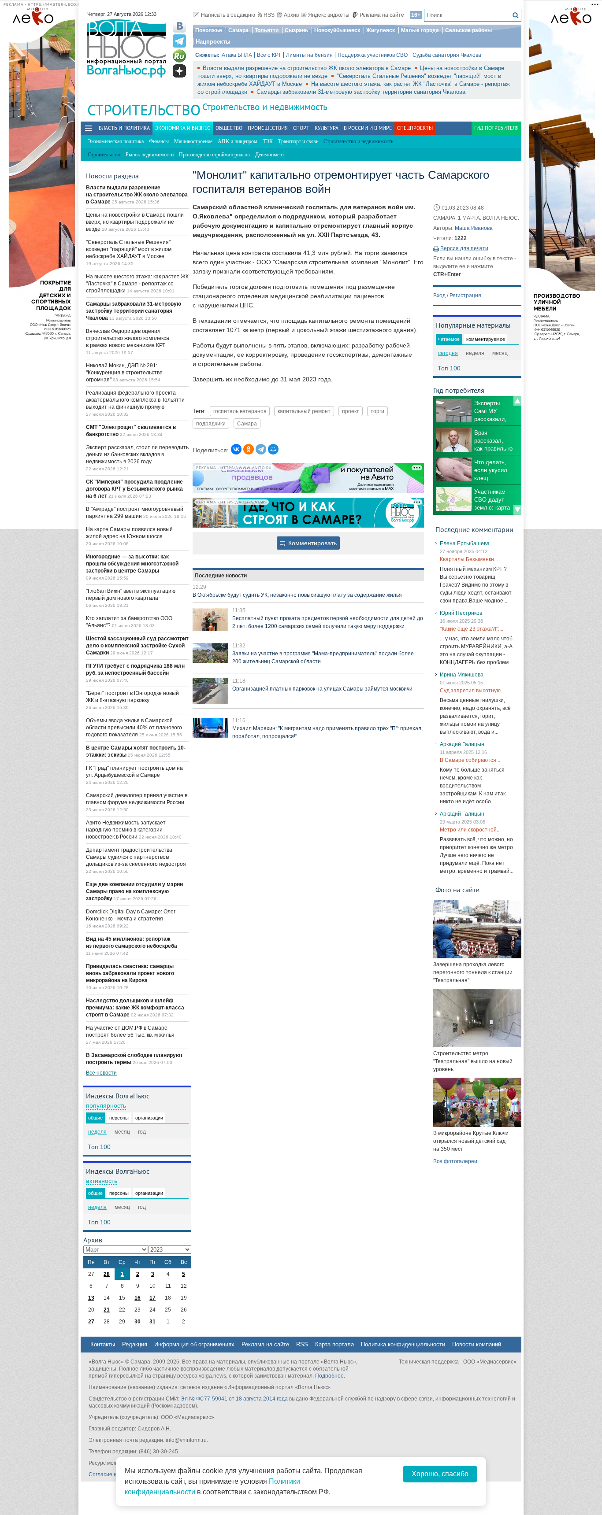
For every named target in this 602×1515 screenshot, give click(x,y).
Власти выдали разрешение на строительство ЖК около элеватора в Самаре (307, 68)
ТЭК (268, 141)
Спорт (301, 128)
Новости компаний (476, 1344)
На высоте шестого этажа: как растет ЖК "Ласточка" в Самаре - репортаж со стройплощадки (137, 283)
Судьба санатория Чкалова (446, 55)
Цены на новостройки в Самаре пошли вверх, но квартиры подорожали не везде (135, 222)
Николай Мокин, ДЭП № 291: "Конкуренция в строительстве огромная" (124, 372)
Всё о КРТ (269, 55)
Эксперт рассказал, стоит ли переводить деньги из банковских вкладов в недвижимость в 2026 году (137, 454)
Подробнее (329, 1376)
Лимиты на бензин (309, 55)
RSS (269, 15)
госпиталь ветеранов (239, 411)
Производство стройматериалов (214, 155)
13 (91, 1298)
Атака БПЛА (237, 55)
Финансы (159, 141)
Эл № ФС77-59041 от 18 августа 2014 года (234, 1399)
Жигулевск (380, 30)
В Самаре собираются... (470, 760)
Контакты (102, 1344)
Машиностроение (193, 141)
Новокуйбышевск (337, 30)
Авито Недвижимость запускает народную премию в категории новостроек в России (126, 830)
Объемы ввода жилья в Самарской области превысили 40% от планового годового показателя (134, 727)
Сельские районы (468, 30)
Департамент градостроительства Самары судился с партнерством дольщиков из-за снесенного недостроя (136, 857)
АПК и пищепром (237, 141)
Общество (229, 128)
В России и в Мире (368, 128)
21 (107, 1310)
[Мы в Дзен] (179, 71)
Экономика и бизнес (182, 128)
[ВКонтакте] (236, 449)
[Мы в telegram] (179, 41)
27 (91, 1322)
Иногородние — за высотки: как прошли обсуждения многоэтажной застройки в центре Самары (132, 564)
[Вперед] (517, 510)
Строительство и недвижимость (264, 107)
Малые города (420, 30)
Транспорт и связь (298, 141)
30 (137, 1322)
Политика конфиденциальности (403, 1344)
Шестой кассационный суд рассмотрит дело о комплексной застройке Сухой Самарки (137, 646)
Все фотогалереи (455, 1161)
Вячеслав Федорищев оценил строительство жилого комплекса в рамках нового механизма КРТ (127, 338)
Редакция (134, 1344)
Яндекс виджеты (328, 15)
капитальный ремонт (304, 411)
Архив (291, 15)
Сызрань (296, 30)
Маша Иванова (474, 228)
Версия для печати (464, 248)
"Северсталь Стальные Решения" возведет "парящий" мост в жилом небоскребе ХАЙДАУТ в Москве (128, 249)
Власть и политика (124, 128)
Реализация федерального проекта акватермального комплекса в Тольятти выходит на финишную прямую (135, 400)
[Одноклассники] (248, 449)
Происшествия (268, 128)
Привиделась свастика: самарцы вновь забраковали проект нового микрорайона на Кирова (130, 973)
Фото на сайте (457, 889)
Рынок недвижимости (150, 155)
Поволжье (208, 30)
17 (152, 1298)
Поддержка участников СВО (373, 55)
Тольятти (267, 30)
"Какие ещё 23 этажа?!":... (471, 629)
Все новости (101, 1073)
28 (107, 1274)
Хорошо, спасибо (440, 1474)
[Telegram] (261, 449)
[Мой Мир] (273, 449)
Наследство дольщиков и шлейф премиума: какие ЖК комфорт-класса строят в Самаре (135, 1008)
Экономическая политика (116, 141)
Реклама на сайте (382, 15)
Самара (238, 30)
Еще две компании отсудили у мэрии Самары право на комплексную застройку (134, 891)
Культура (326, 128)
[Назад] (517, 401)
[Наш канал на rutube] (179, 56)
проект (350, 411)
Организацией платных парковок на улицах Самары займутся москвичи (322, 689)
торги (377, 411)
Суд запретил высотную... (472, 690)
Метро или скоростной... (470, 830)
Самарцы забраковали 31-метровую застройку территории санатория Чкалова (360, 92)
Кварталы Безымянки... (469, 559)
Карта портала (334, 1344)
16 (137, 1298)
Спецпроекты (415, 128)
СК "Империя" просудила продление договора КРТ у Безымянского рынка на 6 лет (134, 489)
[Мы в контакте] (179, 26)
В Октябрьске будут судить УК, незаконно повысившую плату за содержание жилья (297, 595)
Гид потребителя (496, 128)
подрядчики (211, 423)
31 (152, 1322)
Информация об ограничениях (194, 1344)
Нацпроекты (213, 41)
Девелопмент (269, 155)
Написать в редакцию (228, 15)
